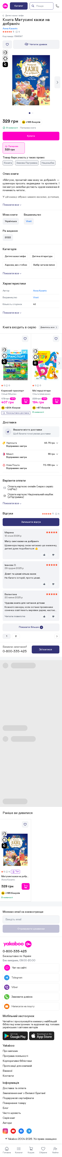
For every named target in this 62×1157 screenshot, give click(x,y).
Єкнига (8, 163)
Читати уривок (38, 44)
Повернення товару (14, 1103)
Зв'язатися (45, 649)
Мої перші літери (41, 391)
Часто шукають (12, 1113)
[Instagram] (5, 1131)
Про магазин (10, 1051)
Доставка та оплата (14, 1088)
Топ (17, 872)
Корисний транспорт (12, 391)
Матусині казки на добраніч (15, 876)
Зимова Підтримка (26, 163)
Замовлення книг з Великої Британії (24, 1093)
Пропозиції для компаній (17, 1066)
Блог (5, 1108)
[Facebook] (21, 1131)
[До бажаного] (7, 44)
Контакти (8, 1076)
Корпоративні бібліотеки (17, 1061)
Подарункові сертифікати (18, 1098)
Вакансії (7, 1071)
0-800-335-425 (15, 651)
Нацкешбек (48, 163)
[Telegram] (29, 1131)
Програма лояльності (15, 1056)
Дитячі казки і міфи (14, 16)
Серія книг (9, 1118)
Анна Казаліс (10, 28)
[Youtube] (13, 1131)
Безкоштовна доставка (17, 413)
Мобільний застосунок (18, 1016)
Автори (7, 1123)
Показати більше (29, 627)
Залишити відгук (31, 522)
